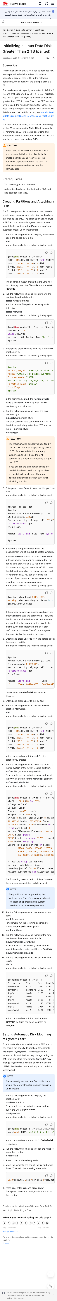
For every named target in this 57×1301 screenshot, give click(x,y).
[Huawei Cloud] (14, 4)
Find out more (19, 1298)
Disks (5, 33)
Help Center (8, 30)
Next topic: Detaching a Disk (17, 1210)
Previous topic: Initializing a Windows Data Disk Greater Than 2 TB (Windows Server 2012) (29, 1206)
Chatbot (6, 1243)
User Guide (39, 30)
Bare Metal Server (23, 30)
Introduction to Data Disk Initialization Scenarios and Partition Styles (28, 116)
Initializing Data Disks (20, 33)
